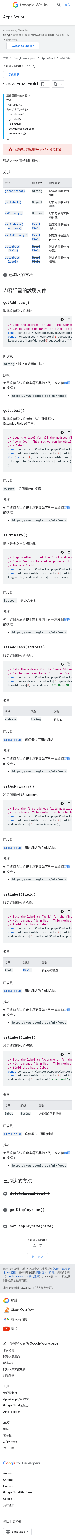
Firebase (8, 1486)
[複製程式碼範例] (68, 319)
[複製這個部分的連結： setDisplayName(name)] (59, 1226)
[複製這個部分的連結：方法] (15, 172)
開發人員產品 (11, 1356)
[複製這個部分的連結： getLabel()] (30, 410)
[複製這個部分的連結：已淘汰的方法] (37, 275)
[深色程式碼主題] (62, 319)
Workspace (44, 5)
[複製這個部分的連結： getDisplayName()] (50, 1210)
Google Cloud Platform (17, 1492)
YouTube (9, 1448)
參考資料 (65, 58)
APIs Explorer (11, 1411)
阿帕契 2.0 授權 (45, 1272)
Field (27, 970)
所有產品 (8, 1505)
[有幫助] (29, 66)
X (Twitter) (10, 1441)
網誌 (6, 1429)
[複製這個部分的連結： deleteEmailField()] (55, 1193)
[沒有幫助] (35, 66)
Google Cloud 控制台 (16, 1405)
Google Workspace (25, 58)
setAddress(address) (14, 226)
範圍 (67, 383)
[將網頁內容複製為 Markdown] (55, 84)
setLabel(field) (12, 248)
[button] (37, 275)
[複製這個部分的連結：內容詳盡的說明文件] (50, 290)
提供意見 (13, 74)
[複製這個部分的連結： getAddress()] (34, 302)
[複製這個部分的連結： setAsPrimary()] (39, 786)
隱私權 (17, 1521)
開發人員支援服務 (14, 1369)
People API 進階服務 (48, 149)
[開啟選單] (6, 5)
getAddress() (15, 191)
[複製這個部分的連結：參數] (14, 700)
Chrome (8, 1479)
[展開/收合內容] (30, 95)
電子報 (7, 1435)
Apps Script (13, 17)
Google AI (9, 1498)
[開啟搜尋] (59, 4)
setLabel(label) (12, 259)
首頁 (5, 58)
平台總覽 (8, 1350)
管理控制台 (10, 1392)
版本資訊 (8, 1362)
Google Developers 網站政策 (22, 1276)
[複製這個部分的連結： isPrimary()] (33, 535)
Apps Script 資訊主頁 (16, 1399)
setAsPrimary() (16, 235)
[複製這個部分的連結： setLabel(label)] (41, 1037)
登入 (67, 4)
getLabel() (13, 202)
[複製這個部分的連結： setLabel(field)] (41, 894)
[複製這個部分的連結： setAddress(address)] (50, 647)
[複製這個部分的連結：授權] (14, 375)
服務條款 (8, 1375)
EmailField (36, 226)
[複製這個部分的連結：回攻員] (17, 356)
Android (8, 1473)
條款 (6, 1521)
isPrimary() (14, 213)
